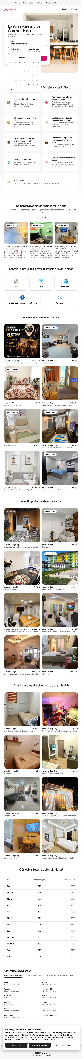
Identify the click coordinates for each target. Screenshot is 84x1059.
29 (33, 85)
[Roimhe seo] (37, 217)
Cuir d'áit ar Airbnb (69, 9)
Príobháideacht (37, 1055)
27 (24, 85)
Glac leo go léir (16, 1045)
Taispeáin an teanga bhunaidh (56, 3)
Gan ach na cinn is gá (39, 1045)
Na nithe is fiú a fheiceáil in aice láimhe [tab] (60, 976)
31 (11, 89)
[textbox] (18, 51)
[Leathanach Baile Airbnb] (10, 9)
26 (20, 85)
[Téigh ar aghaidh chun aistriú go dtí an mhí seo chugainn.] (37, 57)
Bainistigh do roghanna (63, 1045)
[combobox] (27, 43)
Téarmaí (48, 1055)
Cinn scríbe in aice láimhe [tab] (13, 976)
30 (37, 85)
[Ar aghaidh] (45, 217)
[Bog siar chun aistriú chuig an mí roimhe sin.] (11, 57)
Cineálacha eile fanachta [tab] (34, 976)
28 (29, 85)
